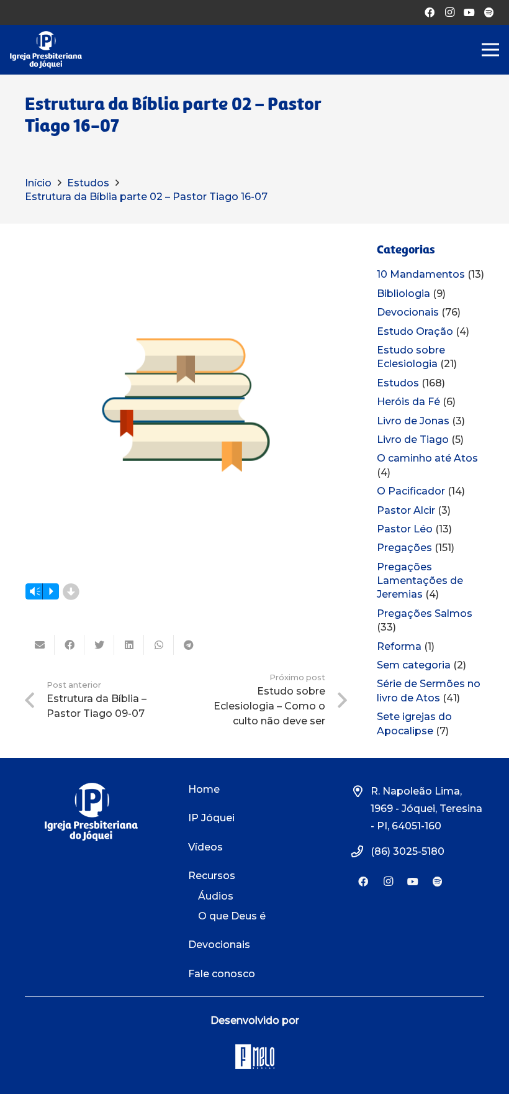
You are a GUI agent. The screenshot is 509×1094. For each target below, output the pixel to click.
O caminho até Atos (427, 458)
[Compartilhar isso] (69, 645)
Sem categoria (414, 665)
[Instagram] (449, 12)
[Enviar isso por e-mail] (40, 645)
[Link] (46, 49)
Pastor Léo (405, 529)
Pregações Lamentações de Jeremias (420, 581)
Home (204, 789)
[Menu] (490, 49)
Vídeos (205, 847)
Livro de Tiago (413, 439)
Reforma (399, 646)
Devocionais (408, 312)
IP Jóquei (211, 818)
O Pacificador (411, 491)
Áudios (215, 896)
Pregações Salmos (424, 613)
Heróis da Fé (408, 402)
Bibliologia (403, 293)
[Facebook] (429, 12)
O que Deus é (232, 916)
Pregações (404, 548)
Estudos (398, 383)
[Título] (489, 12)
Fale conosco (221, 974)
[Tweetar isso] (99, 645)
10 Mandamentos (421, 274)
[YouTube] (469, 12)
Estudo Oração (415, 331)
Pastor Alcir (406, 510)
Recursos (211, 876)
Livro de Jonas (413, 421)
